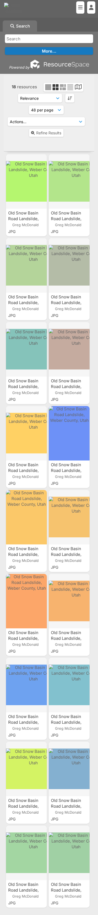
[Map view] (78, 87)
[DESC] (69, 98)
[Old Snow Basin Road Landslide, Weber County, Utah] (26, 181)
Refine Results (48, 133)
